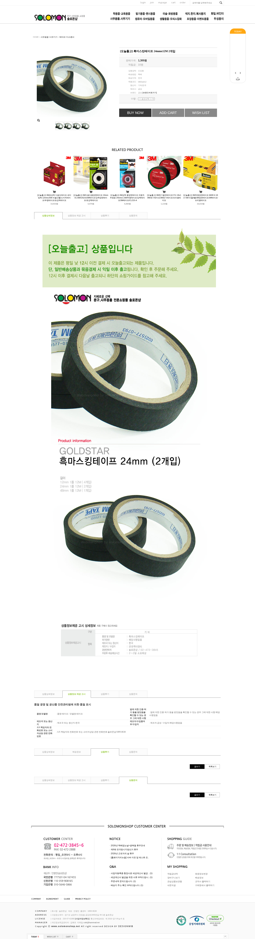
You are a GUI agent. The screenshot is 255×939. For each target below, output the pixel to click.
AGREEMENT (52, 898)
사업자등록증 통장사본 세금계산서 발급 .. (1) (131, 873)
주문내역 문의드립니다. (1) (123, 881)
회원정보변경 (201, 874)
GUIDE (67, 898)
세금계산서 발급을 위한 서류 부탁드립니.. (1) (131, 877)
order (183, 2)
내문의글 (171, 885)
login (143, 2)
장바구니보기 (173, 877)
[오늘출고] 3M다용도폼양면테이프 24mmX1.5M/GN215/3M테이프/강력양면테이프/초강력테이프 (91, 197)
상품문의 (133, 215)
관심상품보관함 (174, 881)
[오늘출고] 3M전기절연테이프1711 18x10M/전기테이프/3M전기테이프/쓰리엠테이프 (164, 197)
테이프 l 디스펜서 (67, 37)
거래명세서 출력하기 (204, 885)
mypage (162, 2)
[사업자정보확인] (82, 919)
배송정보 (77, 752)
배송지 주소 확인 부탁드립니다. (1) (127, 885)
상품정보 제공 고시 (77, 215)
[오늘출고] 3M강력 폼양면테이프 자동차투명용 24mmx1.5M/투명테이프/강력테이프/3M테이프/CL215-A (127, 197)
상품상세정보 (48, 215)
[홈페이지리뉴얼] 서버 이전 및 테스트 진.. (130, 857)
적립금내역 (172, 874)
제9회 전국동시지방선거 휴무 (124, 849)
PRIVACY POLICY (83, 898)
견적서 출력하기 (202, 881)
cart (173, 2)
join (152, 2)
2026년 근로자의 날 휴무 (122, 853)
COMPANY (36, 898)
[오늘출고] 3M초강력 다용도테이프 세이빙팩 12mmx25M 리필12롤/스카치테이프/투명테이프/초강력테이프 (54, 197)
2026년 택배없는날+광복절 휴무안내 (128, 845)
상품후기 (105, 215)
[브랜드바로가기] (149, 93)
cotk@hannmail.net (91, 922)
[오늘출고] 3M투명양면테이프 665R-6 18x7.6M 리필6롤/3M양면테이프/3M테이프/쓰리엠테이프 (200, 197)
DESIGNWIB (125, 926)
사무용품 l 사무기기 (49, 37)
